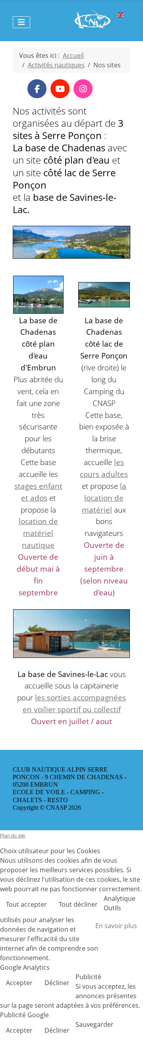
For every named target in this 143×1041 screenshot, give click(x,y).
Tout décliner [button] (78, 904)
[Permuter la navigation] (21, 22)
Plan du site (12, 836)
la (123, 486)
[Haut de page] (129, 1026)
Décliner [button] (57, 982)
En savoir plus (116, 925)
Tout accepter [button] (26, 904)
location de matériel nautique (38, 533)
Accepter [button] (19, 982)
